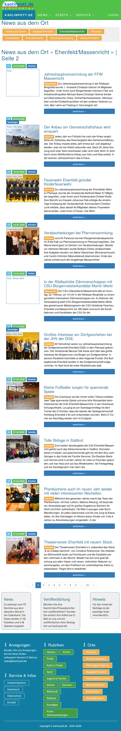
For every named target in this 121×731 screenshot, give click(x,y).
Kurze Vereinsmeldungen (57, 713)
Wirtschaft (52, 691)
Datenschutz (14, 696)
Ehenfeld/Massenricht (72, 31)
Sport (50, 672)
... (81, 585)
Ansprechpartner (16, 682)
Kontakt (11, 702)
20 (87, 585)
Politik (50, 658)
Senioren (67, 685)
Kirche (66, 652)
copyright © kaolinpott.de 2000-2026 (60, 726)
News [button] (43, 15)
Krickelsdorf (12, 38)
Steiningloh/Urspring (61, 38)
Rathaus (51, 698)
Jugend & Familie (56, 678)
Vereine (51, 652)
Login (113, 15)
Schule (51, 685)
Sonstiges (52, 704)
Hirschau (96, 31)
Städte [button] (62, 15)
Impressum (13, 689)
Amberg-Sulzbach (16, 31)
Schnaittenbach (34, 38)
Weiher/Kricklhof (89, 38)
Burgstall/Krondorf (43, 31)
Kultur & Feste (55, 665)
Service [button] (84, 15)
